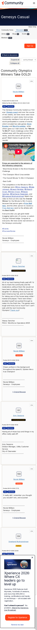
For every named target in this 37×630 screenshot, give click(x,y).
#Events (5, 229)
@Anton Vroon (14, 192)
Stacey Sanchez (18, 266)
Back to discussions (10, 55)
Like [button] (31, 81)
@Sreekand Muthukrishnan (13, 196)
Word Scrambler (19, 126)
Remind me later (17, 625)
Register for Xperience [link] (17, 617)
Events (25, 34)
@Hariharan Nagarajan (19, 194)
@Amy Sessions (21, 187)
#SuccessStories (8, 231)
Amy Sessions (18, 416)
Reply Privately (10, 106)
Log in (27, 3)
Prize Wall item (8, 208)
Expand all (15, 60)
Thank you (14, 310)
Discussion (21, 30)
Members (6, 38)
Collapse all (14, 63)
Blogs (15, 34)
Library (5, 34)
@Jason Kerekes (16, 189)
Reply (4, 106)
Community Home (7, 30)
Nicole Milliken (18, 92)
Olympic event (12, 112)
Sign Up (30, 46)
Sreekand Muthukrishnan (18, 542)
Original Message (19, 392)
